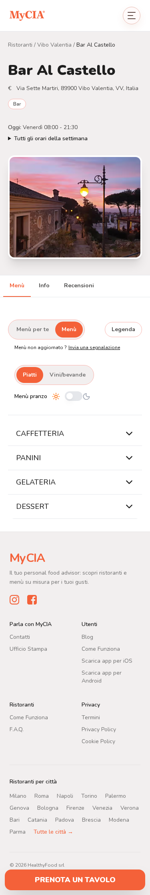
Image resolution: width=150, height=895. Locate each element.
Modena (119, 819)
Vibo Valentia (54, 45)
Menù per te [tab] (32, 329)
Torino (89, 795)
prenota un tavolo (75, 880)
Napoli (65, 795)
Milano (18, 795)
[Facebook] (32, 599)
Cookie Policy (98, 741)
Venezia (102, 807)
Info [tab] (44, 285)
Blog (87, 636)
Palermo (115, 795)
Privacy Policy (99, 729)
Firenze (75, 807)
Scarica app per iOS (107, 660)
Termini (91, 717)
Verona (129, 807)
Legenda (123, 329)
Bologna (47, 807)
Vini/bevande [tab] (68, 375)
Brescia (91, 819)
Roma (41, 795)
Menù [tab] (17, 285)
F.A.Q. (17, 729)
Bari (15, 819)
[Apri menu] (131, 15)
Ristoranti (20, 45)
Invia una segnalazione (94, 347)
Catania (37, 819)
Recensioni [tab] (79, 285)
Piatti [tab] (30, 375)
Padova (64, 819)
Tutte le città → (53, 831)
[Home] (27, 15)
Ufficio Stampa (28, 648)
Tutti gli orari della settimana (51, 138)
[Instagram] (14, 599)
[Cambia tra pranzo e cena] (73, 396)
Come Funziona (101, 648)
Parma (18, 831)
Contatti (20, 636)
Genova (19, 807)
